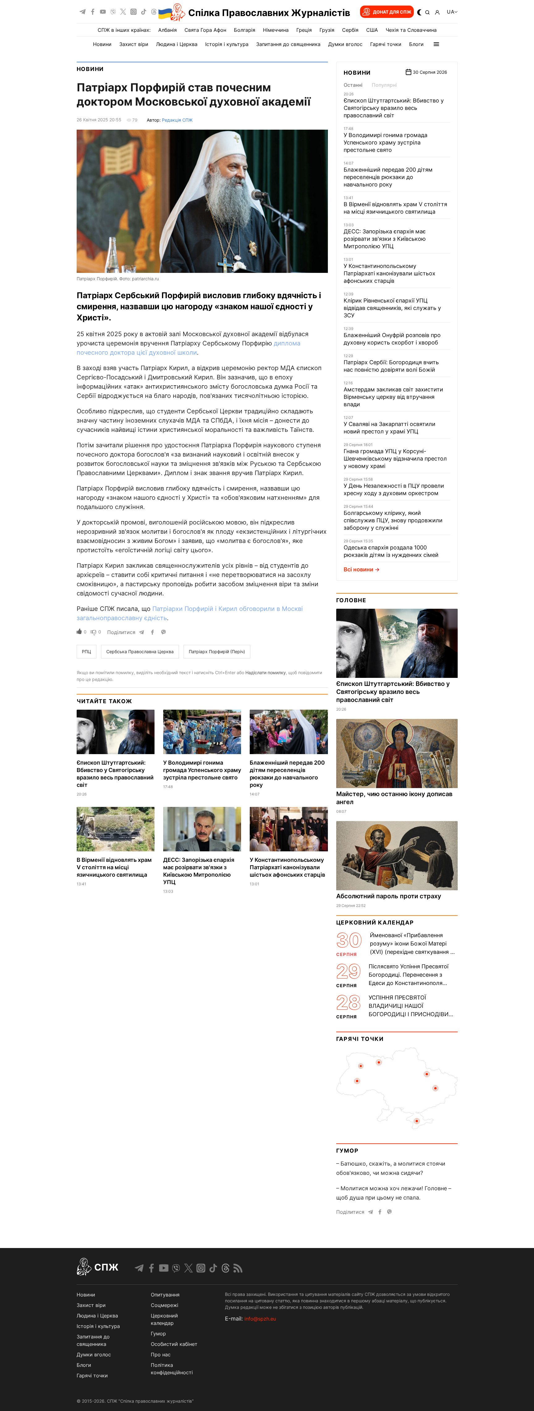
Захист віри (133, 44)
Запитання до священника (288, 44)
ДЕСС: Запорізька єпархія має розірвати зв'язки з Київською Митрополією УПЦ (385, 238)
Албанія (167, 30)
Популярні (384, 85)
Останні (353, 85)
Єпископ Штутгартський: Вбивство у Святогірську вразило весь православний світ (394, 108)
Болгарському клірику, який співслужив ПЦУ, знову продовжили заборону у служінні (393, 520)
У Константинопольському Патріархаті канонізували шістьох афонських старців (287, 867)
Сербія (350, 30)
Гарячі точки (385, 44)
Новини (102, 44)
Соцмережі (164, 1305)
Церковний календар (375, 922)
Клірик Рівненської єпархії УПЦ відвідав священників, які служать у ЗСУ (392, 308)
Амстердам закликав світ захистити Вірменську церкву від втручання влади (393, 396)
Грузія (327, 30)
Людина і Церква (176, 44)
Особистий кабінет (174, 1344)
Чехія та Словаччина (411, 30)
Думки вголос (345, 44)
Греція (304, 30)
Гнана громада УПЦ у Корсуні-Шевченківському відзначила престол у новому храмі (395, 458)
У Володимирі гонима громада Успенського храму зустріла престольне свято (202, 770)
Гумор (347, 1150)
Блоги (416, 44)
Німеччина (276, 30)
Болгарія (244, 30)
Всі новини (358, 569)
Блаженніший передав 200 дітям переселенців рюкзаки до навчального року (388, 177)
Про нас (161, 1354)
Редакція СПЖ (177, 120)
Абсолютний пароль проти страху (388, 896)
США (372, 30)
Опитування (165, 1295)
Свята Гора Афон (205, 30)
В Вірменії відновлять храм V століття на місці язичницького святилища (114, 867)
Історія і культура (226, 44)
